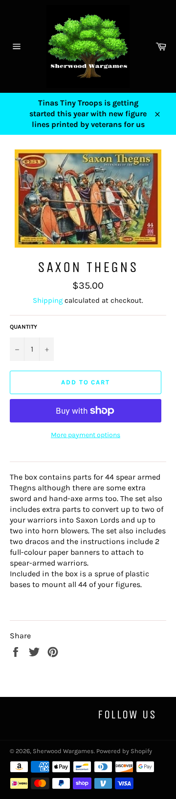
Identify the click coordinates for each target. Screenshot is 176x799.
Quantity (23, 326)
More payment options (85, 435)
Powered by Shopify (124, 751)
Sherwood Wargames (63, 751)
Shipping (48, 300)
